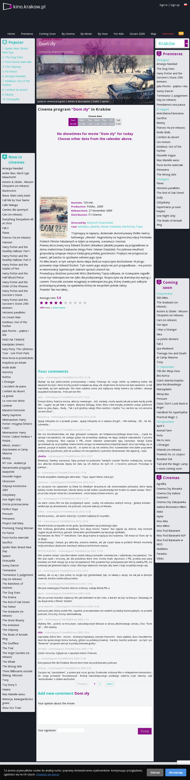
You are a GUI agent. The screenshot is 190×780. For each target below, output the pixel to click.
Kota (160, 435)
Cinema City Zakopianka (171, 502)
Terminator (9, 570)
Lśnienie (7, 405)
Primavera (163, 169)
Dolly (160, 197)
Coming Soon (47, 34)
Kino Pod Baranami (168, 530)
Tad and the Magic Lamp (172, 464)
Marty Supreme (11, 415)
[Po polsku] (185, 5)
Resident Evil (164, 459)
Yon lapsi (162, 324)
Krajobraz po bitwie (14, 362)
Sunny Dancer (165, 91)
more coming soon (170, 468)
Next (110, 684)
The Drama (9, 597)
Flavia (160, 183)
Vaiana (6, 689)
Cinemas (171, 477)
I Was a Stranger (167, 329)
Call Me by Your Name (15, 200)
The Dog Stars (166, 68)
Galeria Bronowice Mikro (171, 507)
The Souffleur (10, 643)
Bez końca (163, 375)
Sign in (164, 5)
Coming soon (170, 285)
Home (11, 34)
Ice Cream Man (11, 317)
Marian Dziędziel (111, 226)
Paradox (162, 553)
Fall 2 (160, 344)
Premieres (27, 34)
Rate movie (59, 307)
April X (160, 426)
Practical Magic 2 (167, 417)
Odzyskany (163, 202)
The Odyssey (13, 66)
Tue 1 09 (89, 121)
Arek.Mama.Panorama (170, 113)
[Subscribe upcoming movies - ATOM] (181, 34)
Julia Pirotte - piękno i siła (172, 86)
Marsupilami (164, 389)
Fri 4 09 (111, 121)
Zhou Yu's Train (11, 708)
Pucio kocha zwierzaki (170, 165)
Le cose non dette (13, 400)
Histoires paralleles (168, 188)
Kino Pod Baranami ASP (171, 535)
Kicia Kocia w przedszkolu (17, 358)
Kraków (166, 43)
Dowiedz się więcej (47, 774)
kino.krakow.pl (29, 6)
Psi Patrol (11, 71)
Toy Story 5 (9, 684)
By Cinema (68, 34)
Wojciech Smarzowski (62, 51)
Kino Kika (162, 521)
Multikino (162, 549)
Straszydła (12, 99)
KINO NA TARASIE (13, 339)
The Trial (7, 648)
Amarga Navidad (167, 64)
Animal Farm (164, 430)
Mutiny (161, 123)
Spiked (6, 556)
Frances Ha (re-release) (171, 127)
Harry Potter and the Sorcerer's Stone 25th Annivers (170, 77)
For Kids (119, 34)
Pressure (162, 398)
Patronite (168, 34)
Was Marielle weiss (168, 160)
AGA (40, 632)
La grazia (7, 396)
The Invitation (10, 625)
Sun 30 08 (73, 121)
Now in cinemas (16, 159)
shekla (42, 456)
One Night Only (166, 215)
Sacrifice (162, 118)
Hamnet (7, 242)
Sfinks (160, 558)
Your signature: (47, 730)
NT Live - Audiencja (14, 463)
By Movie (86, 34)
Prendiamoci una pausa (171, 104)
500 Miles (162, 297)
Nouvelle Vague (166, 155)
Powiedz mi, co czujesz (171, 454)
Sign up (175, 5)
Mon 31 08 (82, 121)
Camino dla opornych (15, 209)
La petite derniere (167, 339)
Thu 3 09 (104, 121)
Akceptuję (176, 772)
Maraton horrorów (13, 410)
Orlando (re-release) (169, 449)
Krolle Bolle (163, 132)
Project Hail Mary (12, 523)
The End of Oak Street (170, 192)
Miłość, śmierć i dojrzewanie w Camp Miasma (15, 449)
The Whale (8, 661)
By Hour (103, 34)
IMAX (160, 511)
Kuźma (6, 377)
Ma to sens (163, 440)
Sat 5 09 (118, 121)
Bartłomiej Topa (132, 226)
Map (153, 34)
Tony (160, 362)
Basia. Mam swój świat (16, 195)
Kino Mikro (163, 526)
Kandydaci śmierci (13, 344)
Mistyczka (163, 394)
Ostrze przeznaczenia (15, 504)
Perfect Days (10, 509)
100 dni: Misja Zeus (168, 371)
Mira (159, 334)
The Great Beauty (13, 620)
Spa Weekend (165, 348)
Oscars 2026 (137, 34)
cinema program (56, 101)
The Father (9, 606)
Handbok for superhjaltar (172, 412)
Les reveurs (164, 142)
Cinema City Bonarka (169, 488)
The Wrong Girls (166, 174)
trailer (96, 101)
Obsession (8, 481)
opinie (105, 101)
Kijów (160, 516)
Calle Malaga (10, 205)
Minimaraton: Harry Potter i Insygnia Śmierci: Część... (17, 423)
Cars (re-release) (167, 320)
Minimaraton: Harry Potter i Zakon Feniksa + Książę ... (17, 436)
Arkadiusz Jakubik (88, 226)
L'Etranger (163, 445)
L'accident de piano (14, 386)
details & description (79, 101)
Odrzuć (155, 772)
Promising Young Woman (17, 528)
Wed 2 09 (96, 121)
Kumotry (7, 372)
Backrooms (9, 190)
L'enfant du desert (168, 137)
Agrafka (161, 484)
